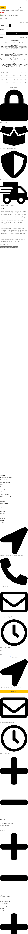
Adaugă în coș (17, 33)
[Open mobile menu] (2, 2)
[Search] (21, 2)
